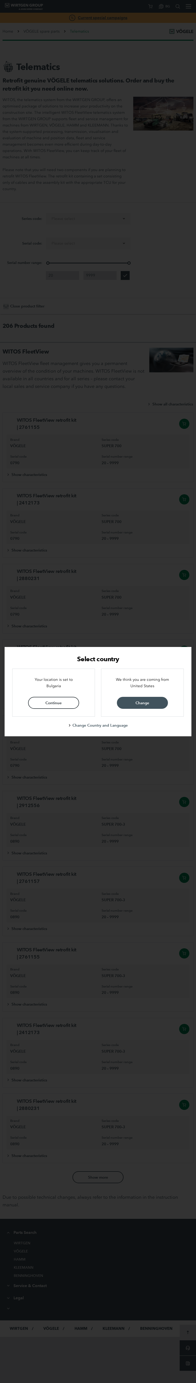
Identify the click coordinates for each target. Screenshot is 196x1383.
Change (142, 702)
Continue (53, 702)
